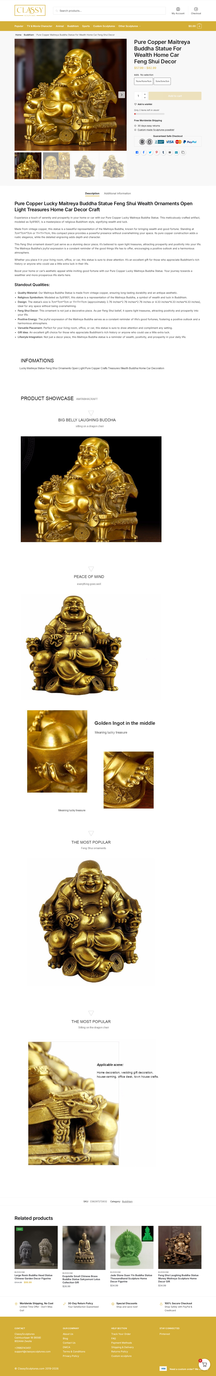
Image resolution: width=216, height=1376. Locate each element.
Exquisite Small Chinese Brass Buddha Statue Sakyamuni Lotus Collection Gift (81, 1279)
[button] (121, 94)
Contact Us (69, 1342)
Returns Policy (119, 1351)
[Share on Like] (137, 152)
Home (18, 35)
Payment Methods (121, 1342)
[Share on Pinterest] (157, 152)
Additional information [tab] (117, 193)
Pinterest (165, 1333)
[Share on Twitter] (150, 152)
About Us (68, 1333)
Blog (65, 1338)
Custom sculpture (121, 1355)
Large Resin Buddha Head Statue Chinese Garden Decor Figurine (33, 1277)
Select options (36, 1292)
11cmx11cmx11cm (143, 81)
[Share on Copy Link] (183, 152)
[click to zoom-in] (71, 95)
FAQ (113, 1338)
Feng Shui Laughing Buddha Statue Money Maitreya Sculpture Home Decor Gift (178, 1278)
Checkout (196, 13)
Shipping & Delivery (122, 1347)
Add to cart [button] (84, 1292)
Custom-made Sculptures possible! (156, 129)
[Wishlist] (53, 1230)
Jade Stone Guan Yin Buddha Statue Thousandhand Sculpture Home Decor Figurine (131, 1278)
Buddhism (29, 35)
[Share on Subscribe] (176, 152)
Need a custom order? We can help (189, 1369)
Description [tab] (92, 193)
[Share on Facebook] (143, 152)
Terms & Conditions (74, 1351)
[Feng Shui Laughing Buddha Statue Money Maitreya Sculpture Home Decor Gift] (179, 1247)
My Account (178, 13)
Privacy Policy (71, 1355)
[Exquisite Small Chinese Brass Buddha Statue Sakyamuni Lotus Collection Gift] (84, 1248)
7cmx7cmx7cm (162, 81)
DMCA (66, 1347)
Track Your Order (121, 1333)
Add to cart (175, 95)
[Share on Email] (170, 152)
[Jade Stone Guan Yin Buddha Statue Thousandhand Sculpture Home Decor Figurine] (131, 1247)
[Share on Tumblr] (163, 152)
